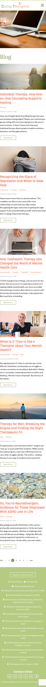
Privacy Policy (25, 682)
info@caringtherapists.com (24, 586)
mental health (5, 272)
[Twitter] (37, 676)
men (1, 437)
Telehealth (24, 272)
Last (31, 560)
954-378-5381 (16, 582)
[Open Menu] (42, 5)
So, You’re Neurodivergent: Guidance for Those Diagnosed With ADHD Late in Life (22, 507)
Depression (4, 190)
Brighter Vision (15, 682)
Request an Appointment (23, 575)
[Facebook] (20, 676)
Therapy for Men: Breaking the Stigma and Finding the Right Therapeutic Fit (22, 428)
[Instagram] (26, 676)
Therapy (3, 107)
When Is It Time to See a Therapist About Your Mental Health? (21, 345)
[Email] (9, 676)
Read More (8, 138)
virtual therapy (35, 272)
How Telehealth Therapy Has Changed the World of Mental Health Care (21, 263)
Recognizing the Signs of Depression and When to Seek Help (21, 181)
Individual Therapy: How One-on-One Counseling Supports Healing (21, 98)
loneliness (22, 190)
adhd (2, 516)
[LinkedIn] (31, 676)
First (1, 560)
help (22, 354)
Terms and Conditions (37, 682)
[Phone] (15, 676)
